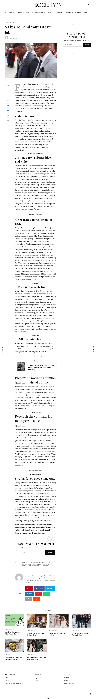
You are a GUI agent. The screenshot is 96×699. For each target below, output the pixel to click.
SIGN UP (50, 552)
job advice (24, 565)
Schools (78, 12)
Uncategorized (9, 22)
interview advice (47, 564)
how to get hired (37, 564)
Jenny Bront (15, 37)
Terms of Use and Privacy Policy (14, 684)
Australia (67, 674)
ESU (53, 562)
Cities (85, 12)
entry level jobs (46, 562)
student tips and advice (34, 565)
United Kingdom (69, 684)
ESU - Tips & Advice (26, 564)
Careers (7, 677)
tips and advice (45, 565)
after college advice (27, 562)
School (30, 363)
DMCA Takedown (10, 674)
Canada (66, 677)
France (66, 680)
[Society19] (48, 5)
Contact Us (8, 680)
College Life (37, 562)
